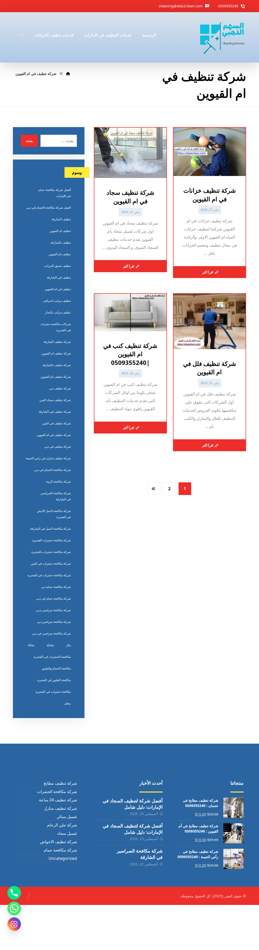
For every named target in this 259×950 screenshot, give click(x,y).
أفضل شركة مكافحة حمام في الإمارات (54, 193)
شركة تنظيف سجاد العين (55, 400)
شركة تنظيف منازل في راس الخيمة (48, 458)
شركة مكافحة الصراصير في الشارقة (55, 496)
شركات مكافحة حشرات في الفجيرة (55, 327)
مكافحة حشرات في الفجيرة (53, 691)
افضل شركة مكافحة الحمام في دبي (48, 207)
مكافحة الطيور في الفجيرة (54, 680)
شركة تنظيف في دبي (57, 446)
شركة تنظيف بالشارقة (56, 365)
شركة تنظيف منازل (60, 808)
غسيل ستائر (67, 816)
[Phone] (14, 893)
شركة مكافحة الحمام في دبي (52, 470)
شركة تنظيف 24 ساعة (58, 800)
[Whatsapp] (14, 908)
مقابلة (50, 645)
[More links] (21, 28)
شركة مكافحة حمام (60, 850)
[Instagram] (14, 924)
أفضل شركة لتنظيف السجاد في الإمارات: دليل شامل (133, 804)
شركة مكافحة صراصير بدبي (53, 610)
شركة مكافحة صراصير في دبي (51, 633)
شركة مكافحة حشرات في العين (51, 563)
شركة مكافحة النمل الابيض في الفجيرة (54, 514)
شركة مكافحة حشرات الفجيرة (51, 540)
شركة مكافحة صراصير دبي (54, 622)
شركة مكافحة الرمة (58, 481)
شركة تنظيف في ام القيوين (54, 435)
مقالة (31, 645)
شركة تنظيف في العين (56, 423)
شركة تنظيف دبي (60, 388)
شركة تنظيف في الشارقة (55, 411)
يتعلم (67, 703)
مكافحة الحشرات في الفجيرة (52, 657)
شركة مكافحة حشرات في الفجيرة (49, 575)
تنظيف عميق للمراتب (57, 266)
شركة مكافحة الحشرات (57, 791)
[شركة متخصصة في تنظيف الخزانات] (222, 37)
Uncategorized (63, 858)
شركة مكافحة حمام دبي (56, 587)
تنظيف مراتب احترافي (57, 301)
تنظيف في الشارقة (59, 277)
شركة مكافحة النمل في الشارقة (50, 528)
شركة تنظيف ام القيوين (56, 353)
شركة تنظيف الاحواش (58, 841)
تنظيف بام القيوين (60, 254)
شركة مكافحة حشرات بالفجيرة (51, 552)
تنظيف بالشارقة (61, 242)
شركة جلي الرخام (62, 825)
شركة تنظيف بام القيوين (55, 376)
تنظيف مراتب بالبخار (58, 312)
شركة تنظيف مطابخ (60, 783)
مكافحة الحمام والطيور (56, 668)
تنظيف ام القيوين (60, 231)
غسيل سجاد (67, 833)
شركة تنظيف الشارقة (57, 342)
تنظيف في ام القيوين (58, 289)
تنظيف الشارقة (61, 219)
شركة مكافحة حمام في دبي (53, 598)
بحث (29, 140)
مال (68, 645)
